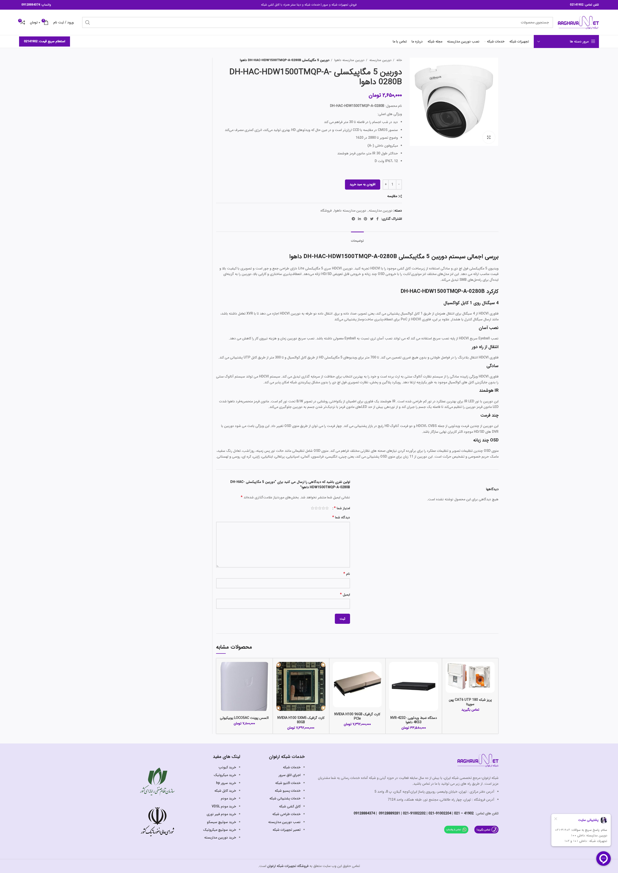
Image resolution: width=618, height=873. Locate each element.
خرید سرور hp (226, 783)
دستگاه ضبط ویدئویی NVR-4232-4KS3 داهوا (413, 720)
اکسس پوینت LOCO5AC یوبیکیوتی (244, 718)
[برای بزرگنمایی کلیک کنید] (489, 137)
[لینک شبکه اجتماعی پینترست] (365, 219)
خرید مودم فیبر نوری (221, 814)
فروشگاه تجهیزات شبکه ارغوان (288, 866)
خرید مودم (228, 798)
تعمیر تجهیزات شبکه (287, 829)
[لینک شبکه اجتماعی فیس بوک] (377, 219)
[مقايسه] (449, 669)
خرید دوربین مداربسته (220, 837)
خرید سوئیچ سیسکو (221, 822)
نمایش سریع (449, 680)
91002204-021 (439, 813)
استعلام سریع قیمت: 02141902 (44, 41)
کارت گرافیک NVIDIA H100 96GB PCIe (357, 716)
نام (346, 574)
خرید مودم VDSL (224, 806)
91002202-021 (414, 813)
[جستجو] (87, 22)
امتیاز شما (342, 508)
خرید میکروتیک (225, 775)
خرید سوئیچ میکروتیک (219, 829)
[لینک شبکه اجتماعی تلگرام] (353, 219)
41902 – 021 (464, 813)
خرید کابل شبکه (225, 790)
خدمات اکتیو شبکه (288, 783)
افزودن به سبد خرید (362, 184)
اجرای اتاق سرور (290, 775)
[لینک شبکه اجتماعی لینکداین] (359, 219)
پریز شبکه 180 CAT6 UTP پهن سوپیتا (470, 702)
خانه (398, 60)
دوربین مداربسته (380, 60)
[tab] (357, 239)
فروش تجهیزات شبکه (344, 4)
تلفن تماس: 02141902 (584, 4)
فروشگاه (326, 210)
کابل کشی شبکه (270, 4)
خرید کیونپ (227, 767)
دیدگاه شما (341, 517)
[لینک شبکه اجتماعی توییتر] (372, 219)
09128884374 (30, 4)
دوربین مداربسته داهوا (349, 60)
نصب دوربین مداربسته (284, 822)
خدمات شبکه (312, 4)
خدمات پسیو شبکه (288, 790)
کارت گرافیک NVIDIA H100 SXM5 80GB (300, 720)
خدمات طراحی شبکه (286, 814)
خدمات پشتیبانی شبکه (285, 798)
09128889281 (389, 813)
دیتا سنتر (296, 4)
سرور (325, 4)
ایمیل (345, 595)
